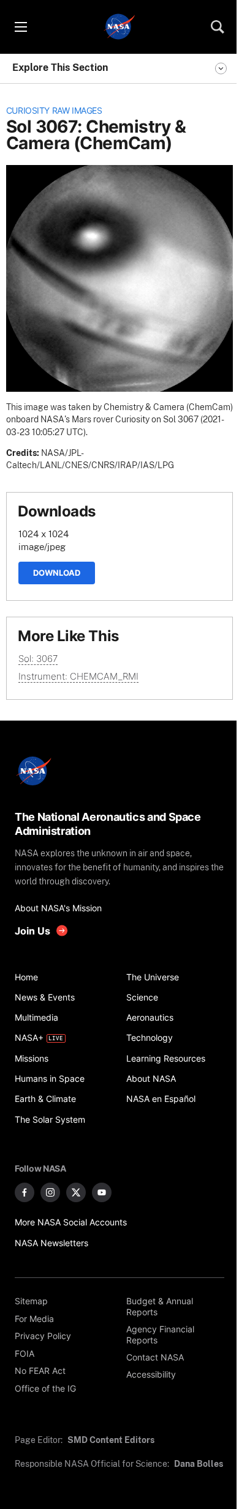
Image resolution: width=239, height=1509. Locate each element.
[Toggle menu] (20, 26)
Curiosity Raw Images (54, 111)
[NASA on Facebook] (24, 1192)
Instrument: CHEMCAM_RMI (78, 676)
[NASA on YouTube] (102, 1192)
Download (56, 573)
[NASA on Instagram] (50, 1192)
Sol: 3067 (38, 658)
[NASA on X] (76, 1192)
